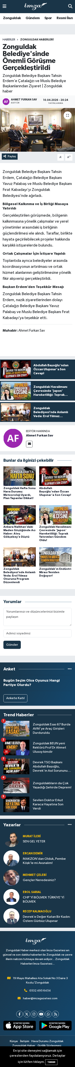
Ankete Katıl (15, 698)
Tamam (51, 1062)
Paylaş (12, 156)
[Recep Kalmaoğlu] (11, 916)
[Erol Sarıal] (11, 897)
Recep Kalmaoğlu (37, 911)
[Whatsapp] (48, 1014)
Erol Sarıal (32, 892)
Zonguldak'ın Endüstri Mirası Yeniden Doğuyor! (55, 572)
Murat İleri (32, 836)
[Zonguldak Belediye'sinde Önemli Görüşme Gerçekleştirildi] (37, 130)
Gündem (33, 18)
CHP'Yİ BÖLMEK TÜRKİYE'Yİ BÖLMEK (43, 899)
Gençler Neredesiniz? (39, 880)
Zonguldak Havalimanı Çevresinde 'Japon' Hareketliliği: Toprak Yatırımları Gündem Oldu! (55, 534)
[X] (26, 1014)
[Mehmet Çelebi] (11, 877)
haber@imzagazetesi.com (40, 998)
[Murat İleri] (11, 839)
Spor (48, 18)
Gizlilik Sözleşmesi (49, 1045)
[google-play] (55, 1026)
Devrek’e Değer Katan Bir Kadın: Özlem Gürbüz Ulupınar (46, 919)
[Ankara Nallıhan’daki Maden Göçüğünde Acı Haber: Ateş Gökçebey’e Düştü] (19, 514)
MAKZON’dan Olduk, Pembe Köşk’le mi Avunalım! (44, 861)
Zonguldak (12, 18)
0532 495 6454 (40, 990)
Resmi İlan (65, 18)
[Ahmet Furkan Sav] (13, 438)
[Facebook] (19, 1014)
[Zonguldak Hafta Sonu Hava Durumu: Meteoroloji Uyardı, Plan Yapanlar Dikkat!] (19, 476)
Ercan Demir (33, 853)
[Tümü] (70, 669)
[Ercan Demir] (11, 858)
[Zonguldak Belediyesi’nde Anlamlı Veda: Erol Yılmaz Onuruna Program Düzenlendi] (19, 556)
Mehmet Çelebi (35, 874)
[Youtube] (41, 1014)
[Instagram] (34, 1014)
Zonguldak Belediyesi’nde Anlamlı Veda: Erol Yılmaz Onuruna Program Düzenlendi (19, 576)
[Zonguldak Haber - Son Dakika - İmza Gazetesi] (37, 7)
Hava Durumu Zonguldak (47, 1041)
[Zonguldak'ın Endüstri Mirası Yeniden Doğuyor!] (55, 556)
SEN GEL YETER (34, 841)
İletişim (24, 1041)
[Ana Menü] (4, 6)
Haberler (9, 39)
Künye (14, 1041)
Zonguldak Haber (23, 1045)
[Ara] (70, 6)
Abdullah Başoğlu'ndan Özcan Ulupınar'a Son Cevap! (55, 491)
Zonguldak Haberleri (37, 39)
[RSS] (55, 1014)
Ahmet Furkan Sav (39, 435)
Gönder (12, 644)
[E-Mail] (29, 444)
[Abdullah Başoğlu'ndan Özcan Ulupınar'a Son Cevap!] (55, 476)
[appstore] (20, 1026)
